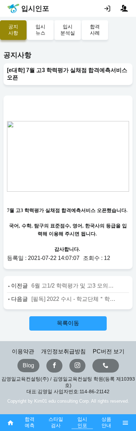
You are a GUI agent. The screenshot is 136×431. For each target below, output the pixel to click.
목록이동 (68, 323)
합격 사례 (95, 30)
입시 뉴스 (40, 30)
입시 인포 (82, 422)
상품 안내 (106, 422)
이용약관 (23, 351)
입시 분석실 (67, 30)
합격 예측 (30, 422)
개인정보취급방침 (63, 351)
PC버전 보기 (108, 351)
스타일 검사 (55, 422)
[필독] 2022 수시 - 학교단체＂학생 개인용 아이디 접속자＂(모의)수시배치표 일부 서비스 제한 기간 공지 (73, 299)
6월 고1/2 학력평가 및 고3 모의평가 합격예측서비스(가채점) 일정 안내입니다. (73, 286)
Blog (28, 365)
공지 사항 (13, 30)
